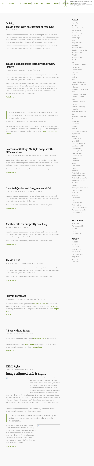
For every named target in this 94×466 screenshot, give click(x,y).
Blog (73, 40)
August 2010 (76, 257)
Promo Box (75, 193)
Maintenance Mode (78, 146)
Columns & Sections (79, 65)
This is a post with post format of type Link (30, 26)
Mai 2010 (75, 259)
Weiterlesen (10, 97)
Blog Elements (77, 43)
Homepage (76, 121)
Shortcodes (76, 198)
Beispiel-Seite (76, 35)
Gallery (74, 77)
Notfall (74, 163)
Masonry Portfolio (78, 151)
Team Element (77, 203)
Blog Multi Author (78, 47)
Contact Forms (77, 70)
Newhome (75, 161)
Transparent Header (79, 210)
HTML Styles (13, 366)
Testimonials (76, 205)
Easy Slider (76, 72)
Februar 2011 (76, 249)
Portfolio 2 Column (78, 173)
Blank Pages (76, 38)
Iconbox (74, 126)
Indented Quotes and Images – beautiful (28, 188)
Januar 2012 (76, 244)
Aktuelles (75, 25)
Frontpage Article (23, 70)
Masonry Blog (76, 148)
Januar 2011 (76, 252)
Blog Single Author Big (79, 50)
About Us (75, 23)
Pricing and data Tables (80, 188)
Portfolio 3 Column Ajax (80, 178)
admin (27, 30)
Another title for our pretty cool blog (26, 224)
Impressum (76, 134)
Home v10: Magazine (79, 82)
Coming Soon (76, 67)
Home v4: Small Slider (79, 94)
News (19, 30)
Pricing (74, 185)
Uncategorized (33, 121)
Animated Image (77, 33)
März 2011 (75, 247)
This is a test (13, 260)
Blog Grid (75, 45)
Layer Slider (76, 141)
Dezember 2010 (77, 254)
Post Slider (75, 183)
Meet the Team (77, 153)
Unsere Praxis (77, 212)
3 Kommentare (21, 191)
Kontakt (74, 136)
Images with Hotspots (79, 131)
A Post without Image (18, 330)
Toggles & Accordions (79, 207)
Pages (74, 168)
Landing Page (76, 139)
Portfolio (75, 171)
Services (75, 195)
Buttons (74, 62)
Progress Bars (77, 190)
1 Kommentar (21, 155)
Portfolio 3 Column (78, 175)
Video (74, 215)
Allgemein (75, 223)
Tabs (73, 200)
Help (73, 79)
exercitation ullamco (40, 304)
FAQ (73, 75)
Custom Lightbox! (16, 296)
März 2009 (75, 262)
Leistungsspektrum (78, 143)
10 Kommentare (20, 121)
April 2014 (75, 242)
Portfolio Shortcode (78, 180)
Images (42, 155)
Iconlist (74, 129)
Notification (76, 166)
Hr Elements (76, 124)
